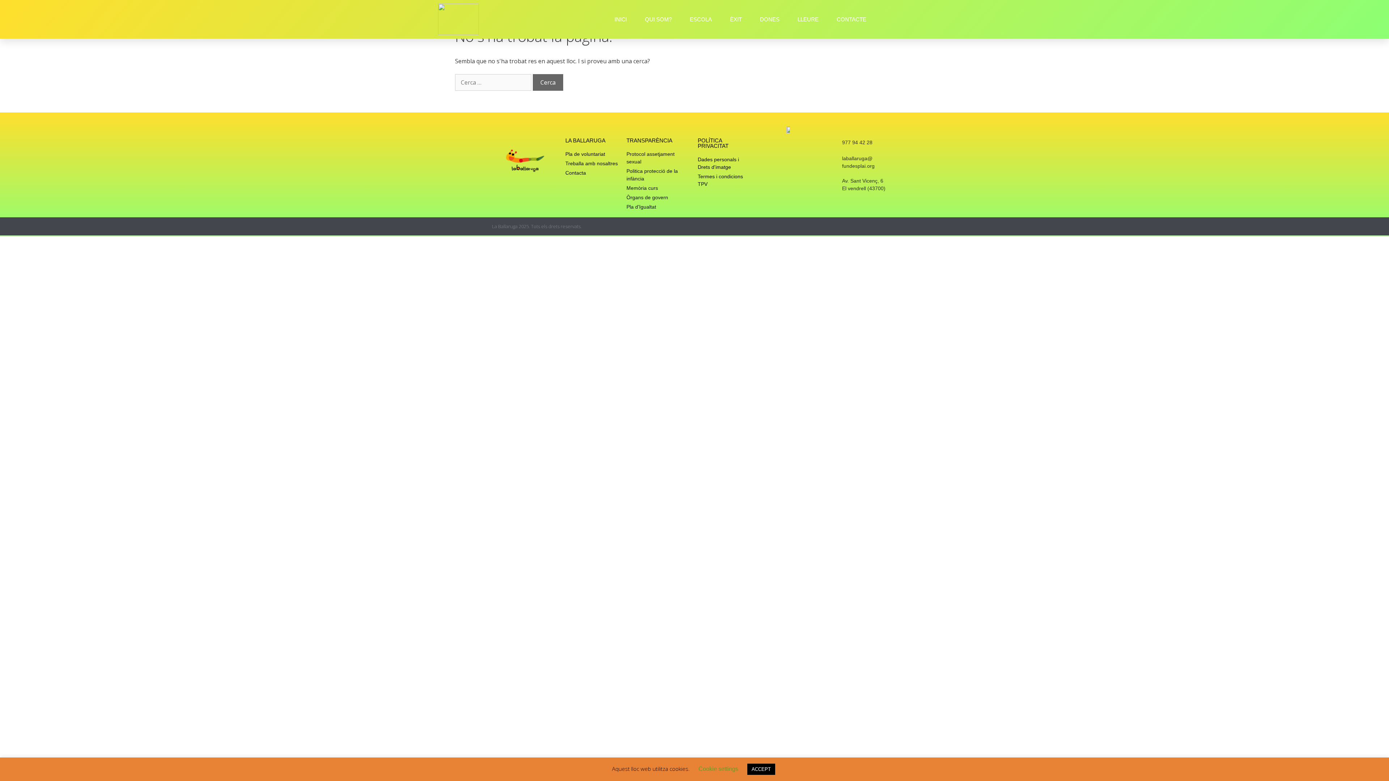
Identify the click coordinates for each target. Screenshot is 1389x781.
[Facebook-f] (880, 226)
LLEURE (808, 19)
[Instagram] (866, 226)
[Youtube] (894, 226)
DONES (770, 19)
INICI (621, 19)
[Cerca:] (494, 82)
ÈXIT (736, 19)
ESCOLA (701, 19)
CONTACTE (851, 19)
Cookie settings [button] (718, 769)
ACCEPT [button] (761, 769)
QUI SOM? (658, 19)
